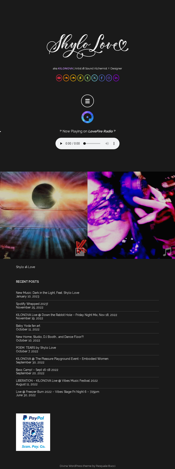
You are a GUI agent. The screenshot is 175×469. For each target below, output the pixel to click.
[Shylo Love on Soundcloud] (66, 78)
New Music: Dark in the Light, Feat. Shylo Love (47, 292)
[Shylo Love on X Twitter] (95, 78)
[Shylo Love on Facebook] (102, 78)
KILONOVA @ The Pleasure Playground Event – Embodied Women (62, 358)
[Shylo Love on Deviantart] (80, 78)
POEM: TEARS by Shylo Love (36, 347)
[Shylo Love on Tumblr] (87, 78)
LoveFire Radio (100, 131)
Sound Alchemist (96, 68)
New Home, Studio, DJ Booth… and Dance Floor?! (50, 336)
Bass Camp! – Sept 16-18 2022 (37, 369)
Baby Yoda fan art (28, 325)
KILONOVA (65, 68)
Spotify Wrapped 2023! (32, 303)
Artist (78, 68)
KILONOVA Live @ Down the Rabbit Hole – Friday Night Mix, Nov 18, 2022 (66, 315)
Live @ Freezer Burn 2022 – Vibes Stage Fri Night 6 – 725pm (57, 391)
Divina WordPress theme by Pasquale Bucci (87, 466)
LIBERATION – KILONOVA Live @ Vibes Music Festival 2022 (57, 380)
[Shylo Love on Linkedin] (116, 78)
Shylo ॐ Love (25, 267)
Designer (116, 68)
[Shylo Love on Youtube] (59, 78)
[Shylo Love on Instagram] (109, 78)
